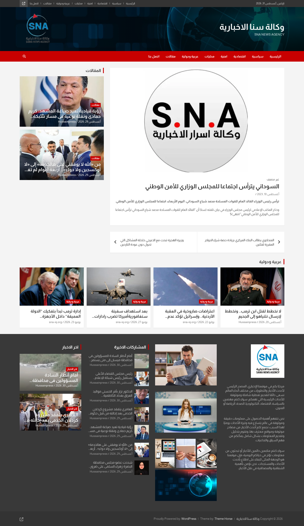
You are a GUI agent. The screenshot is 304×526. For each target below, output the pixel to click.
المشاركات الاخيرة (130, 347)
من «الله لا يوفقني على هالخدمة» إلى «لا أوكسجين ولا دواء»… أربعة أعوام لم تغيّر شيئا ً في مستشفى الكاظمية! (62, 170)
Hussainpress (67, 121)
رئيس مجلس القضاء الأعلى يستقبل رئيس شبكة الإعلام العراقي (113, 377)
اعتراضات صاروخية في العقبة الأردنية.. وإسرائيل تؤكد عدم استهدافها (189, 316)
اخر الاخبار (70, 347)
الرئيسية (130, 3)
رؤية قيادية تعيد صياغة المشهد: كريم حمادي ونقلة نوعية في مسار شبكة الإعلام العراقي (64, 116)
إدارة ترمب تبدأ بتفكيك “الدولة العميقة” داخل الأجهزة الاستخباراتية (56, 316)
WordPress (188, 518)
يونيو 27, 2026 (139, 322)
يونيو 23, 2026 (72, 322)
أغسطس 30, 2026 (121, 364)
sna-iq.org (189, 322)
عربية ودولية (63, 3)
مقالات (47, 3)
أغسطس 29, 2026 (89, 121)
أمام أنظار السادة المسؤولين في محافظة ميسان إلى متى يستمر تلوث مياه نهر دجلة (110, 359)
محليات (79, 3)
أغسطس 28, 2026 (270, 322)
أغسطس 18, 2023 (268, 194)
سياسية (116, 3)
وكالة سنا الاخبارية (251, 26)
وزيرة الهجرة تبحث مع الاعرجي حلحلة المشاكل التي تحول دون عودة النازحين (152, 242)
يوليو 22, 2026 (206, 322)
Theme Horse (223, 518)
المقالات (93, 70)
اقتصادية (102, 3)
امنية (90, 3)
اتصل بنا (34, 3)
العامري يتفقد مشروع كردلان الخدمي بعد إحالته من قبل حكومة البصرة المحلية (110, 413)
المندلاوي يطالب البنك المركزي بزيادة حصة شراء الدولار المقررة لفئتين (239, 242)
